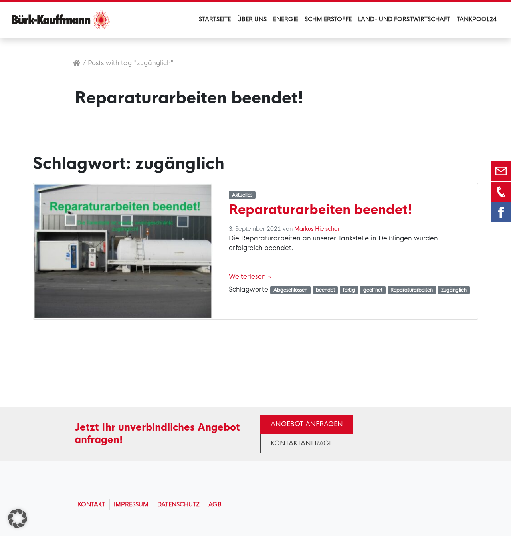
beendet (325, 290)
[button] (17, 518)
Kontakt (91, 504)
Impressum (131, 504)
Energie (285, 19)
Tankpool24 (477, 19)
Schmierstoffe (328, 19)
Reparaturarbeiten (411, 290)
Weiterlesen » (250, 276)
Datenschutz (178, 504)
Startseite (215, 19)
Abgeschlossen (290, 290)
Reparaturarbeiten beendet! (320, 210)
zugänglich (454, 290)
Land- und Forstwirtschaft (404, 19)
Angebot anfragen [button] (307, 424)
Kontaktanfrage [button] (302, 443)
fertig (349, 290)
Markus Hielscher (317, 228)
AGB (215, 504)
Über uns (252, 19)
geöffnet (372, 290)
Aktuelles (242, 195)
